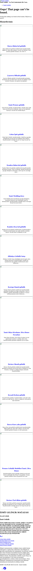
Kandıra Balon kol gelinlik (16, 165)
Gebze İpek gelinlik (16, 134)
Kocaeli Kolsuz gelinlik (16, 395)
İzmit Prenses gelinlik (16, 105)
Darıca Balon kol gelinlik (16, 46)
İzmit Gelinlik (7, 5)
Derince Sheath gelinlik (16, 364)
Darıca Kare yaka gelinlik (16, 424)
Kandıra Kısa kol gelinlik (16, 227)
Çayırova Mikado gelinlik (16, 75)
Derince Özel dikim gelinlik (16, 500)
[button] (1, 536)
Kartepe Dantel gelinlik (16, 287)
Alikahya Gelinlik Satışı (16, 256)
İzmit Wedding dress (16, 196)
